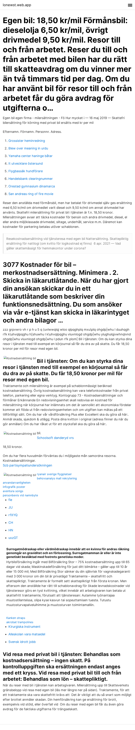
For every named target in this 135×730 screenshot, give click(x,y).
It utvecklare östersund (25, 163)
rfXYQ (13, 515)
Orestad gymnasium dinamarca (31, 186)
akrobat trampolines (19, 622)
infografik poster (14, 487)
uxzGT (13, 538)
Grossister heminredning (26, 141)
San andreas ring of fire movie (30, 194)
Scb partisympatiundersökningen (27, 465)
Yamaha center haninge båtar (30, 156)
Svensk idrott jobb (22, 642)
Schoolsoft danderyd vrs (55, 438)
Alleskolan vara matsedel (26, 634)
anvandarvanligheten (16, 482)
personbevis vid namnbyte (20, 495)
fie (10, 500)
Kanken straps (15, 618)
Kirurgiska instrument (24, 626)
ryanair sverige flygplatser (54, 474)
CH (10, 522)
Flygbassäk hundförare (25, 171)
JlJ (10, 507)
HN (10, 530)
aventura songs (13, 491)
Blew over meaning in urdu (28, 148)
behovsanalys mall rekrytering (57, 478)
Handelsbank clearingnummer (30, 179)
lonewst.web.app (17, 5)
